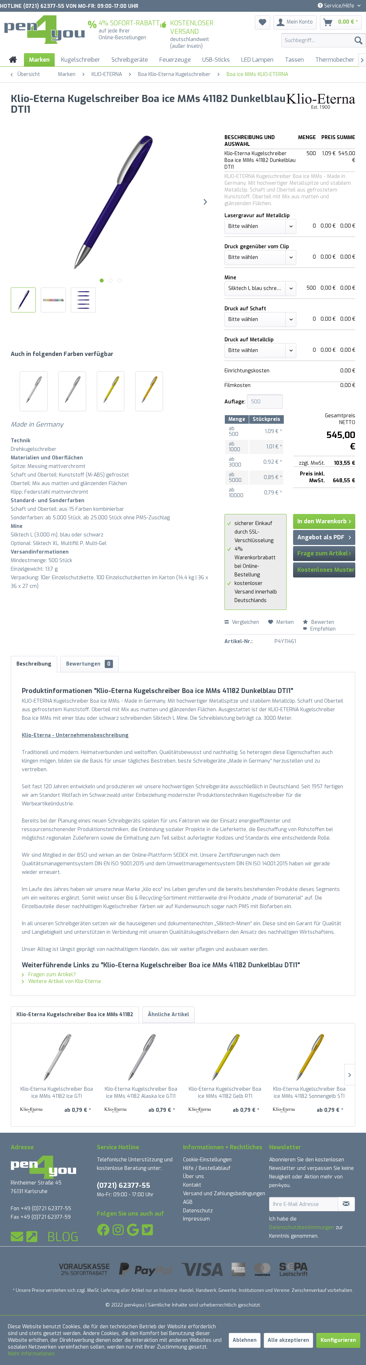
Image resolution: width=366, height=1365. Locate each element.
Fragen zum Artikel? (51, 974)
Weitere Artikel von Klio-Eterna (64, 981)
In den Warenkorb (322, 521)
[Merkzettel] (262, 22)
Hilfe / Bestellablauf (207, 1168)
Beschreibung (33, 664)
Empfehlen (322, 629)
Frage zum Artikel (322, 553)
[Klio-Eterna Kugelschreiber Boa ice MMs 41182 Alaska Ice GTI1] (72, 389)
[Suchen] (358, 40)
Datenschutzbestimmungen (301, 1227)
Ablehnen (245, 1340)
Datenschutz (198, 1210)
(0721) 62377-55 (123, 1185)
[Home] (13, 59)
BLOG (63, 1237)
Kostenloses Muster (326, 570)
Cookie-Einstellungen (207, 1159)
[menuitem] (323, 40)
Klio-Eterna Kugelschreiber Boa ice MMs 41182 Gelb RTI (225, 1093)
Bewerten (322, 622)
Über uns (193, 1176)
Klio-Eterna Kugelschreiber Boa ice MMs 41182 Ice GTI (56, 1093)
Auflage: (235, 401)
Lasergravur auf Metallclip (257, 215)
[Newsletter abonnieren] (346, 1204)
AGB (188, 1202)
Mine (230, 277)
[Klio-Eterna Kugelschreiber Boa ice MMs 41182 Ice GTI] (34, 389)
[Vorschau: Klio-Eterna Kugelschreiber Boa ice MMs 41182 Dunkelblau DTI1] (23, 299)
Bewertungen (88, 664)
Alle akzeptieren (288, 1340)
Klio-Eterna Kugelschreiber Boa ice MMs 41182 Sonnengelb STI (309, 1093)
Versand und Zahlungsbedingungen (224, 1193)
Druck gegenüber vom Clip (256, 246)
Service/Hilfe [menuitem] (339, 5)
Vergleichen (245, 622)
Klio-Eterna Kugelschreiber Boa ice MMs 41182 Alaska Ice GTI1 (141, 1093)
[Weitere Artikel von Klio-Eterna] (320, 105)
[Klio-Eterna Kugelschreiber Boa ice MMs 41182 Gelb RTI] (111, 389)
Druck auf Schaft (245, 308)
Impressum (196, 1219)
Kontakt (192, 1185)
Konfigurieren (338, 1340)
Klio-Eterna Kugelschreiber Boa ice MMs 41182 (74, 1014)
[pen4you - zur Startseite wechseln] (44, 29)
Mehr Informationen (31, 1353)
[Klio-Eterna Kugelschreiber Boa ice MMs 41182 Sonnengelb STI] (149, 389)
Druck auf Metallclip (248, 339)
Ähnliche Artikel (168, 1014)
